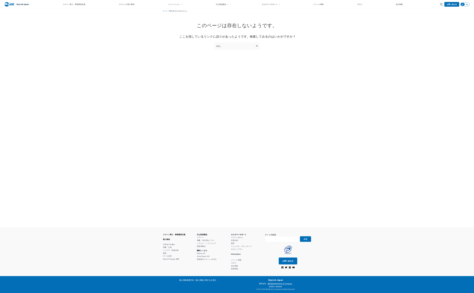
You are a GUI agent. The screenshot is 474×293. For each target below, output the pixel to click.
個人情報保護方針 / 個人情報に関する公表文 (197, 280)
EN (467, 4)
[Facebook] (282, 267)
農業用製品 (201, 246)
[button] (181, 4)
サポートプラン (237, 249)
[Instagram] (290, 267)
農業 (164, 253)
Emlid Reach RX (203, 256)
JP (462, 4)
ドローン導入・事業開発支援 (74, 4)
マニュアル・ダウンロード (241, 246)
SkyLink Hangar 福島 (171, 259)
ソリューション (174, 4)
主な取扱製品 (221, 4)
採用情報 (234, 269)
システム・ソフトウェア (206, 243)
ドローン (200, 237)
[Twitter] (286, 267)
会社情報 (399, 4)
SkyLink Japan (22, 4)
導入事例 (166, 239)
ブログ (359, 4)
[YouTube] (293, 267)
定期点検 (234, 240)
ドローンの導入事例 (126, 4)
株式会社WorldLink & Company (280, 284)
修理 (232, 243)
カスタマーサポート (269, 4)
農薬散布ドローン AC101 (207, 259)
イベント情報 (318, 4)
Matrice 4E (201, 253)
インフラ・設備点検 (170, 250)
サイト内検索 (270, 235)
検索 (305, 239)
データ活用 (167, 256)
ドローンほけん (237, 237)
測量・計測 (167, 247)
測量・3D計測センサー (206, 240)
